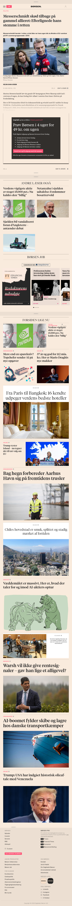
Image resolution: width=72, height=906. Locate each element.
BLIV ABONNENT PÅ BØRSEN (13, 853)
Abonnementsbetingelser (13, 882)
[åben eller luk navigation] (4, 6)
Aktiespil (7, 844)
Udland (39, 351)
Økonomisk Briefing (48, 847)
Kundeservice (9, 874)
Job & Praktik (45, 864)
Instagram (46, 892)
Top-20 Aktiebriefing (52, 325)
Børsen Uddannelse (11, 862)
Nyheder (7, 833)
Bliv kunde (8, 893)
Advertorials (44, 872)
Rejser (35, 388)
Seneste (7, 839)
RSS (6, 841)
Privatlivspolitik (9, 879)
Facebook (46, 895)
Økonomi (6, 661)
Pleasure (57, 635)
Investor (6, 580)
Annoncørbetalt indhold (48, 870)
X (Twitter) (45, 898)
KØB (9, 6)
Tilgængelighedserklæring (13, 885)
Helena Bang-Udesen (10, 84)
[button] (66, 6)
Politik (6, 11)
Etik (6, 890)
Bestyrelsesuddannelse (12, 864)
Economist (46, 844)
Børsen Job (8, 867)
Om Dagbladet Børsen (48, 867)
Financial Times (47, 841)
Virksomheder (7, 351)
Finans (44, 839)
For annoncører (9, 887)
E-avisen (9, 849)
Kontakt (43, 862)
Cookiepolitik (9, 876)
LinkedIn (45, 889)
